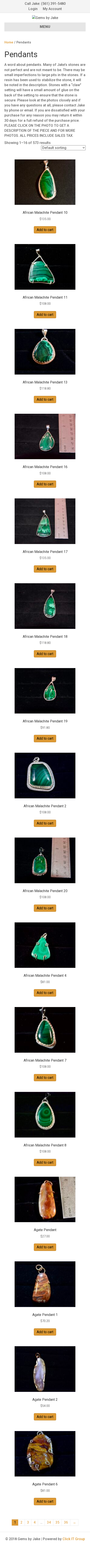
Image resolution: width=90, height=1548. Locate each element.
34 (49, 1522)
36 (66, 1522)
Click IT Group (73, 1539)
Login (33, 9)
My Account (52, 9)
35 (57, 1522)
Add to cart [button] (45, 230)
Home (8, 42)
